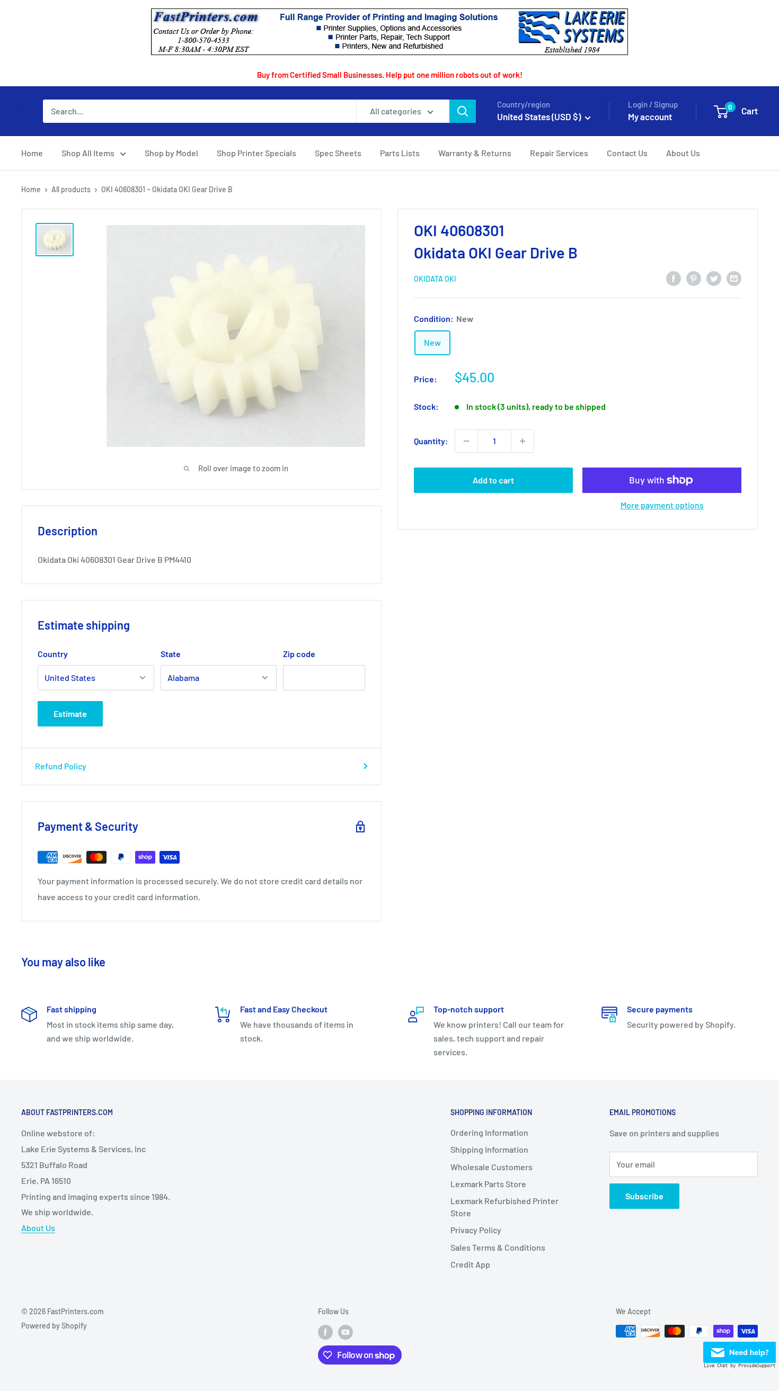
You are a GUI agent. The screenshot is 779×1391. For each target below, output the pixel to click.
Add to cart (493, 480)
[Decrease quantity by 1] (466, 441)
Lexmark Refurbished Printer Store (504, 1206)
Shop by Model (171, 153)
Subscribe (644, 1196)
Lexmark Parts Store (488, 1184)
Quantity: (431, 441)
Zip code (299, 654)
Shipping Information (489, 1149)
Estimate (70, 713)
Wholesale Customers (491, 1167)
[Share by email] (734, 278)
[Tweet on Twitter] (713, 278)
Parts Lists (400, 153)
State (171, 654)
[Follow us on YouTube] (345, 1332)
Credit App (470, 1264)
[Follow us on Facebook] (325, 1332)
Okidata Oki (435, 278)
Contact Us (627, 153)
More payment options (662, 505)
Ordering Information (489, 1132)
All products (71, 189)
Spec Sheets (338, 153)
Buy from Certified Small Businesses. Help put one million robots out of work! (390, 74)
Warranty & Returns (474, 153)
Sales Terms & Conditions (497, 1247)
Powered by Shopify (54, 1325)
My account (650, 116)
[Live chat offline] (739, 1349)
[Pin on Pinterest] (693, 278)
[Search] (462, 111)
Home (32, 153)
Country (53, 654)
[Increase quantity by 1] (522, 441)
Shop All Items (87, 153)
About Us (683, 153)
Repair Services (559, 153)
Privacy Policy (475, 1230)
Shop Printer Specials (256, 153)
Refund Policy (60, 766)
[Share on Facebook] (673, 278)
